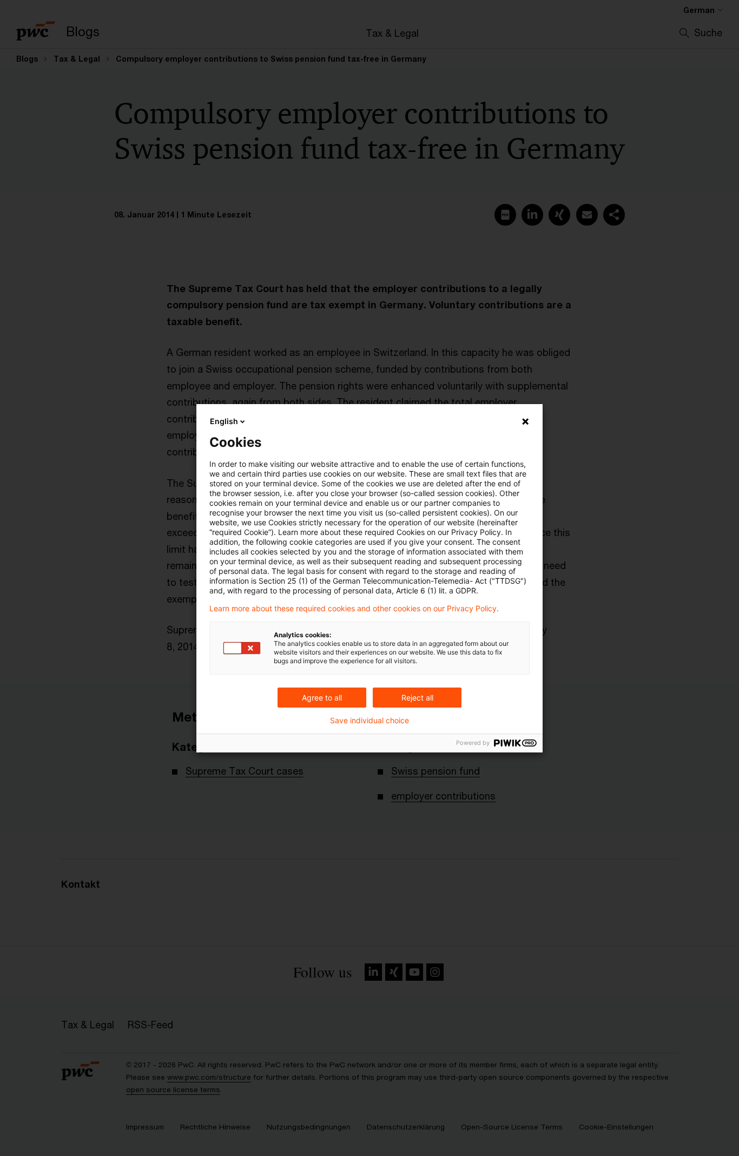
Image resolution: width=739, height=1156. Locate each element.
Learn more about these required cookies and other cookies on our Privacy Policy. (354, 608)
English (224, 421)
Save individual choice (369, 720)
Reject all (417, 697)
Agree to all (322, 697)
